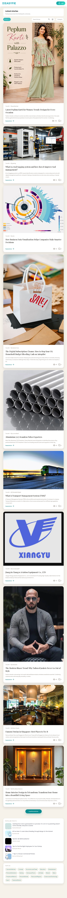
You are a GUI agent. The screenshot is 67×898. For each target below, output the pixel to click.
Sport (7, 880)
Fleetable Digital (16, 492)
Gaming (21, 873)
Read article (9, 121)
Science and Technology (50, 876)
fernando (14, 664)
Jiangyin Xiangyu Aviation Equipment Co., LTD (25, 572)
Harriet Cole (15, 348)
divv (13, 236)
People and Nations (11, 876)
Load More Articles (33, 811)
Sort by (7, 19)
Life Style (40, 873)
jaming (14, 163)
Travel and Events (16, 880)
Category (59, 19)
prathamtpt (15, 106)
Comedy (20, 869)
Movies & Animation (11, 873)
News (54, 873)
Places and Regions (36, 876)
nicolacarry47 (15, 568)
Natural (48, 873)
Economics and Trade (31, 869)
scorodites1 (15, 433)
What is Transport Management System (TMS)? (25, 495)
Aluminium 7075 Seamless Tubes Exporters (23, 437)
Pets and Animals (24, 876)
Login (61, 3)
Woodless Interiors (17, 789)
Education (42, 869)
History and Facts (30, 873)
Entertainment (52, 869)
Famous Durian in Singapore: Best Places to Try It (26, 731)
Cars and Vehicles (11, 869)
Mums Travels (15, 728)
